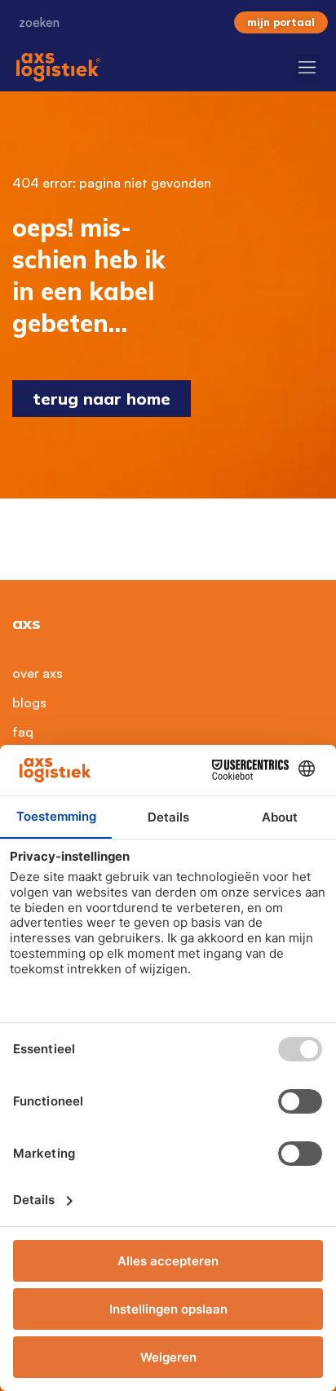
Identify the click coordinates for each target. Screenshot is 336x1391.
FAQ (22, 732)
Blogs (29, 702)
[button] (307, 69)
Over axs (37, 673)
